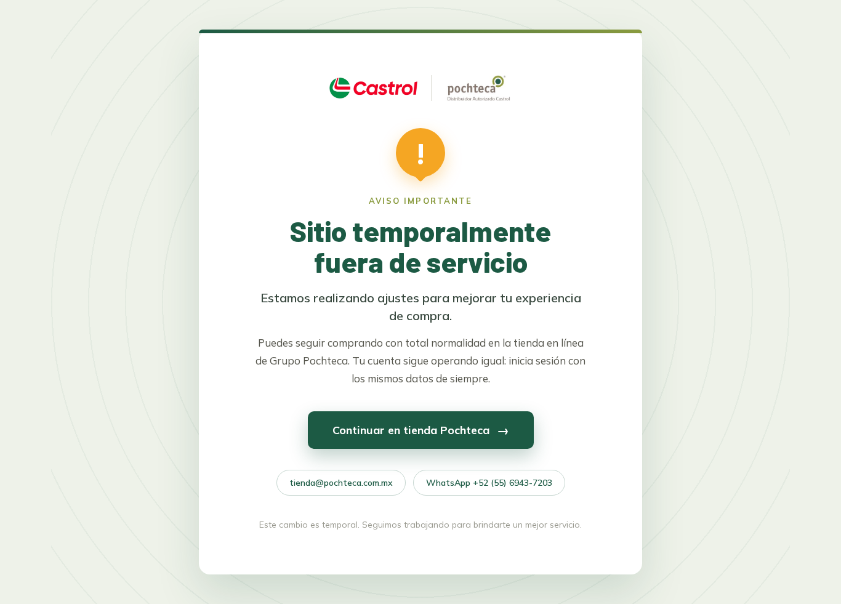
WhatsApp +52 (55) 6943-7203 (489, 482)
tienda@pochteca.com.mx (341, 482)
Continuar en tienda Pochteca (420, 430)
